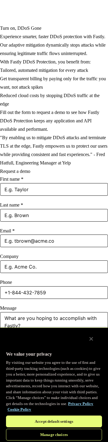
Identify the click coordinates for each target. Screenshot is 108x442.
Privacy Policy (80, 403)
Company (9, 256)
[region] (54, 384)
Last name (11, 204)
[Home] (15, 12)
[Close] (91, 338)
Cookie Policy (19, 409)
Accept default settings (54, 421)
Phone (6, 282)
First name (11, 179)
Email (7, 230)
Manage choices (54, 434)
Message (8, 308)
